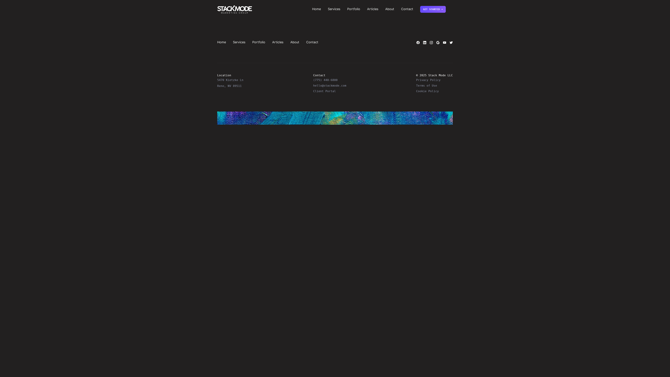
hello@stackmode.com (329, 85)
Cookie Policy (427, 91)
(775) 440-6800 (325, 80)
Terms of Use (426, 85)
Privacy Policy (428, 80)
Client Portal (324, 91)
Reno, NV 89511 (229, 86)
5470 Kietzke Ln (230, 80)
